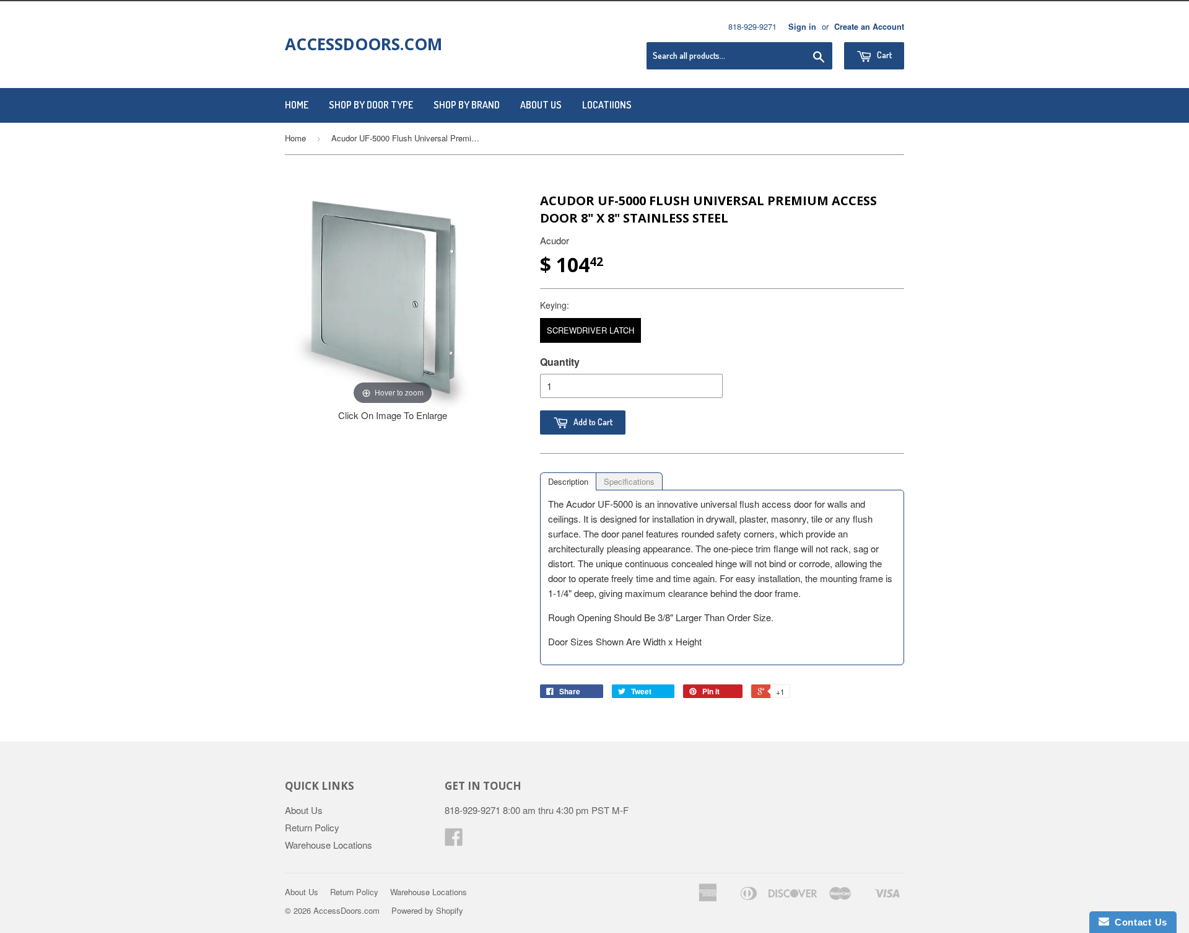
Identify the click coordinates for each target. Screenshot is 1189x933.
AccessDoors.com (363, 44)
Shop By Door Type (371, 105)
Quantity (560, 362)
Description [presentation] (568, 481)
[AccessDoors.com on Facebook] (454, 840)
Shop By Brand (466, 105)
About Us (541, 105)
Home (296, 105)
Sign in (802, 26)
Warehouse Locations (328, 844)
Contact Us (1138, 922)
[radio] (590, 330)
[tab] (568, 481)
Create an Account (869, 26)
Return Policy (312, 827)
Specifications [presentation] (629, 481)
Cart (883, 55)
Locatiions (607, 105)
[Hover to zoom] (392, 298)
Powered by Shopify (427, 910)
